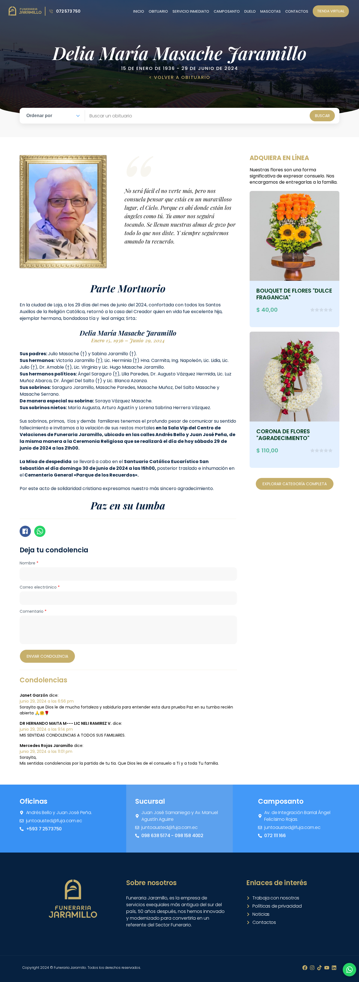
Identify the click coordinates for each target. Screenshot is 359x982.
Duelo (250, 11)
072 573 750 (68, 11)
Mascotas (270, 11)
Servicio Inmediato (190, 11)
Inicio (138, 11)
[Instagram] (312, 967)
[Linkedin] (334, 967)
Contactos (296, 11)
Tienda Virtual (330, 11)
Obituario (158, 11)
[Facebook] (304, 967)
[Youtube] (326, 967)
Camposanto (227, 11)
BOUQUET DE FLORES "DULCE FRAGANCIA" (294, 294)
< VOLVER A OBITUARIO (179, 77)
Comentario (33, 611)
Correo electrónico (40, 587)
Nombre (29, 563)
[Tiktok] (319, 967)
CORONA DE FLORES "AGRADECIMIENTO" (283, 434)
